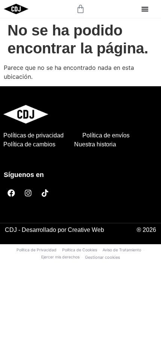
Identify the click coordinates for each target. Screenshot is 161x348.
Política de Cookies (79, 250)
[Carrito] (80, 9)
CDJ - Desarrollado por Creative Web (54, 230)
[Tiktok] (44, 193)
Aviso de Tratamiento (122, 250)
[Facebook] (11, 193)
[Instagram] (28, 193)
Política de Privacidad (36, 250)
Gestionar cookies (102, 257)
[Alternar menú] (145, 9)
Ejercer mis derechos (60, 257)
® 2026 (146, 230)
